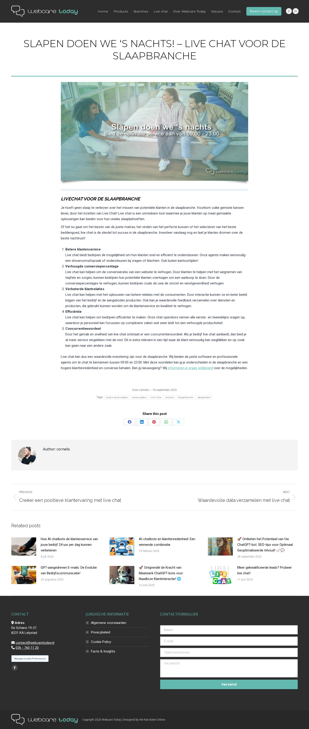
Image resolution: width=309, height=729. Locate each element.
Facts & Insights (103, 651)
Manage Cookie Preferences (30, 658)
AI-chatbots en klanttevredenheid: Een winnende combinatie (167, 542)
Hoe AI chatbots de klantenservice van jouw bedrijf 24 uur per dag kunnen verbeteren (69, 544)
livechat (170, 397)
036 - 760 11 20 (27, 648)
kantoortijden (139, 397)
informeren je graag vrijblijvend (190, 368)
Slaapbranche (186, 397)
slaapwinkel (204, 397)
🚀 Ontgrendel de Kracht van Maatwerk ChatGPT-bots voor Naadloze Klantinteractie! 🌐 (161, 573)
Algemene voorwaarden (108, 623)
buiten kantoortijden (117, 397)
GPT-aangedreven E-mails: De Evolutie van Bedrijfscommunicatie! (69, 570)
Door (140, 390)
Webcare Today (111, 719)
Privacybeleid (100, 632)
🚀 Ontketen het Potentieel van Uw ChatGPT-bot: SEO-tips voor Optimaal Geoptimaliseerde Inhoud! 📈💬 (265, 544)
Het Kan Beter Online (152, 719)
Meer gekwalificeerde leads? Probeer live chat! (264, 570)
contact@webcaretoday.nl (35, 643)
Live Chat (156, 397)
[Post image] (23, 546)
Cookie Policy (101, 642)
